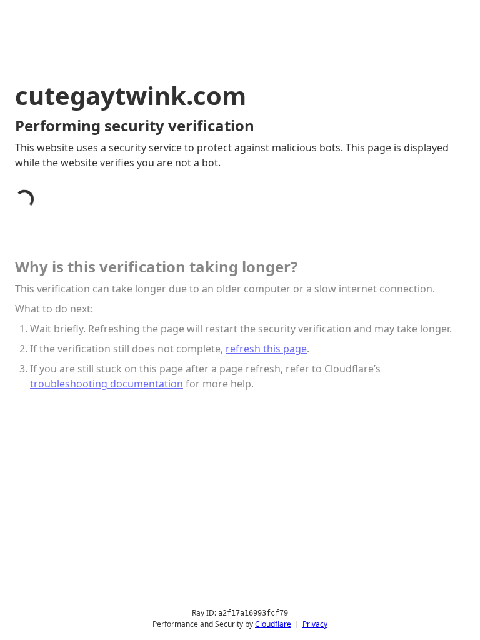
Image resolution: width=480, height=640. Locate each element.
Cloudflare (273, 624)
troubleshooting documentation (106, 384)
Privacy (315, 624)
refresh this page (266, 349)
